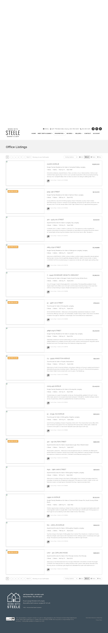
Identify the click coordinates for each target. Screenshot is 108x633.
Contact (87, 133)
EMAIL (46, 129)
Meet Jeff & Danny (45, 133)
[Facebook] (93, 129)
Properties (59, 133)
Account (96, 133)
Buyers (69, 133)
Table (93, 157)
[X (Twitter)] (100, 129)
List (87, 157)
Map (99, 157)
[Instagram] (97, 129)
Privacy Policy (99, 620)
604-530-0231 (85, 129)
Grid (81, 157)
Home (34, 133)
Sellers (78, 133)
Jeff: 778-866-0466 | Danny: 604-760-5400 (65, 129)
